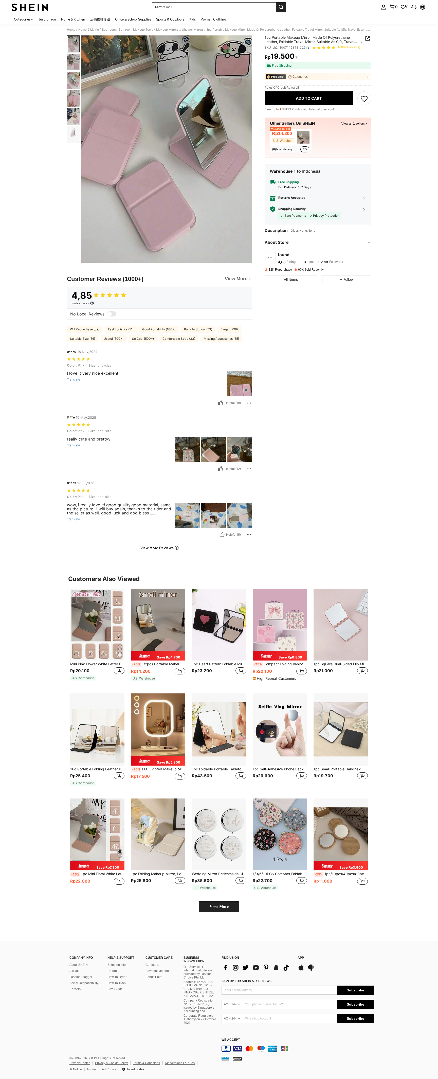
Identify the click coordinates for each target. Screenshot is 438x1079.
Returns (112, 971)
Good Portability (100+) (158, 329)
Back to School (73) (198, 329)
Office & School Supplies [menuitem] (133, 19)
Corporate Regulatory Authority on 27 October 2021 (200, 1019)
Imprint (92, 1069)
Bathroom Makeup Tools (136, 29)
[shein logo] (29, 7)
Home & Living (88, 29)
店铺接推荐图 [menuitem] (100, 19)
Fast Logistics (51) (121, 329)
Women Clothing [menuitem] (213, 19)
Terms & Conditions (146, 1063)
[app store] (301, 970)
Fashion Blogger (80, 977)
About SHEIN (78, 965)
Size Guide (115, 989)
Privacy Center (79, 1063)
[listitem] (291, 141)
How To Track (116, 983)
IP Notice (75, 1069)
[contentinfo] (298, 1049)
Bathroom (109, 29)
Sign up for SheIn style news (246, 981)
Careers (75, 989)
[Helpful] (220, 403)
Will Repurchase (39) (84, 329)
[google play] (310, 970)
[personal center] (383, 7)
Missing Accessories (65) (221, 339)
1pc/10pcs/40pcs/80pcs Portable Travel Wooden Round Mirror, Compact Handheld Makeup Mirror (341, 874)
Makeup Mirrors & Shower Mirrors (180, 29)
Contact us (152, 965)
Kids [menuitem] (192, 19)
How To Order (116, 977)
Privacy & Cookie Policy (111, 1063)
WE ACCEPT (231, 1040)
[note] (83, 678)
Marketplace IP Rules (180, 1063)
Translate (73, 379)
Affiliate (74, 971)
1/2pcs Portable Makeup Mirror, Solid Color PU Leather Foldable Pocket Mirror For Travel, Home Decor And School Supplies (158, 664)
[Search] (281, 7)
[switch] (111, 313)
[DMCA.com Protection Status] (237, 1058)
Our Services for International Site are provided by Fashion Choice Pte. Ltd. (198, 972)
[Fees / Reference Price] (296, 57)
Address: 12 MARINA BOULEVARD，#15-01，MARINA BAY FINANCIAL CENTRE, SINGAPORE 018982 (199, 989)
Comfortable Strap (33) (178, 339)
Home (71, 29)
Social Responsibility (83, 983)
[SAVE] (364, 98)
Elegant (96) (229, 329)
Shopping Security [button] (292, 209)
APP (301, 958)
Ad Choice (109, 1069)
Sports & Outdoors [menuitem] (170, 19)
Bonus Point (153, 977)
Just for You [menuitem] (47, 19)
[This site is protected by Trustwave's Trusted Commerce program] (225, 1058)
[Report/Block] (249, 403)
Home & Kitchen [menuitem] (73, 19)
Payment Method (157, 971)
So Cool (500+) (143, 339)
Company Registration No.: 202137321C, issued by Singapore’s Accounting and (199, 1006)
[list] (257, 967)
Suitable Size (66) (82, 339)
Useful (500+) (113, 339)
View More (219, 906)
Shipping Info (116, 965)
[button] (414, 7)
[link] (393, 7)
